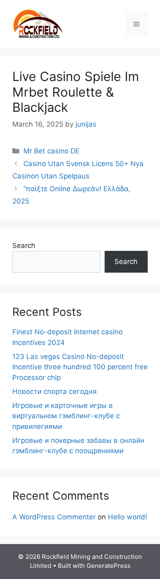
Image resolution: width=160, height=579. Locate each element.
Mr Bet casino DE (51, 151)
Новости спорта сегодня (54, 391)
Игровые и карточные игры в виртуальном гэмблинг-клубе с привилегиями (66, 416)
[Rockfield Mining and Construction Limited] (38, 23)
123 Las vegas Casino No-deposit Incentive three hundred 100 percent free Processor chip (80, 367)
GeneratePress (108, 566)
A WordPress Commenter (54, 517)
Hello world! (127, 517)
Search (23, 245)
